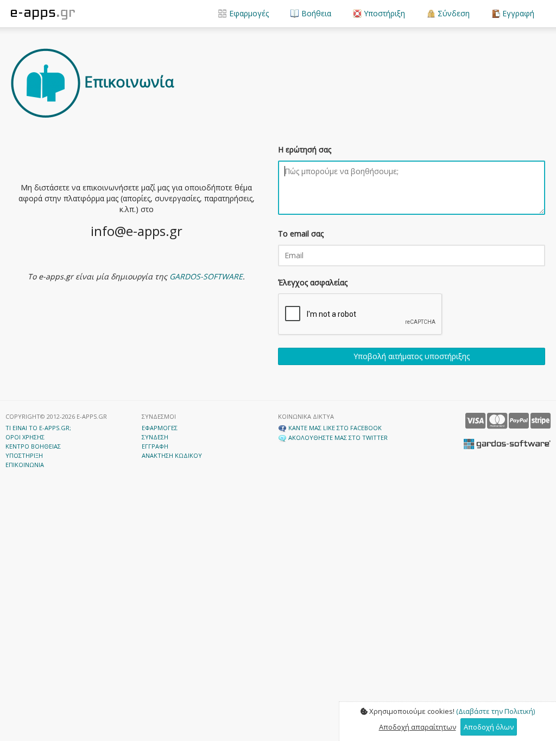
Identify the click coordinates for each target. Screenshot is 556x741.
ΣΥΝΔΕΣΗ (155, 437)
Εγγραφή (517, 13)
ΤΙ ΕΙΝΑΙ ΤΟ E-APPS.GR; (38, 428)
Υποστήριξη (383, 13)
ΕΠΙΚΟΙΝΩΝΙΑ (24, 465)
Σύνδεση (452, 13)
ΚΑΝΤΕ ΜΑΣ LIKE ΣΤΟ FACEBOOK (334, 428)
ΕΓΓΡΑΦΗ (155, 446)
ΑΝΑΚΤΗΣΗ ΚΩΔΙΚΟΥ (172, 455)
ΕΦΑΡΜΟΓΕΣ (160, 428)
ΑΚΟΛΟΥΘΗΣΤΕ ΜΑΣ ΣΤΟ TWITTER (337, 437)
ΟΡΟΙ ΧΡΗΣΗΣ (25, 437)
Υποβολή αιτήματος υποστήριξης (411, 356)
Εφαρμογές (248, 13)
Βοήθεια (315, 13)
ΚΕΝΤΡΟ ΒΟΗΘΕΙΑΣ (33, 446)
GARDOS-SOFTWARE (206, 276)
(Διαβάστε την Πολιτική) (495, 711)
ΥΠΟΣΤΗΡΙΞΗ (24, 455)
